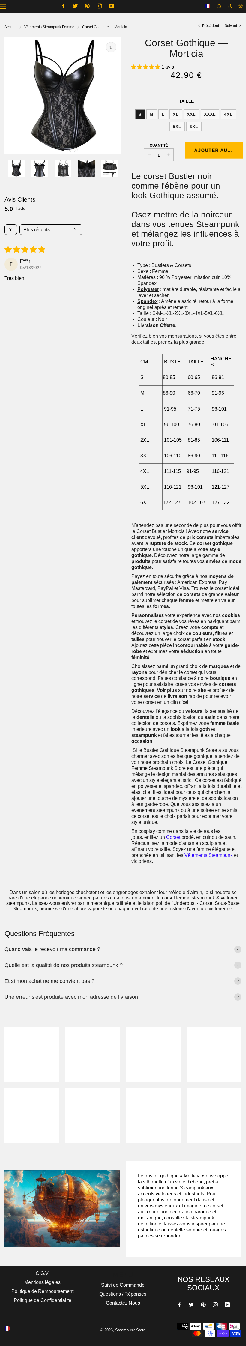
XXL (191, 114)
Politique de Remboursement (42, 1291)
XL (176, 114)
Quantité (159, 145)
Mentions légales (42, 1282)
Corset (173, 837)
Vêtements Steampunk (208, 855)
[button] (63, 150)
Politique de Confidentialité (42, 1300)
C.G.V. (43, 1273)
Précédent (210, 26)
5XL (177, 126)
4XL (228, 114)
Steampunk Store (167, 768)
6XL (194, 126)
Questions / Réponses (122, 1294)
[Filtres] (10, 229)
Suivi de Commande (123, 1285)
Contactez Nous (123, 1303)
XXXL (210, 114)
